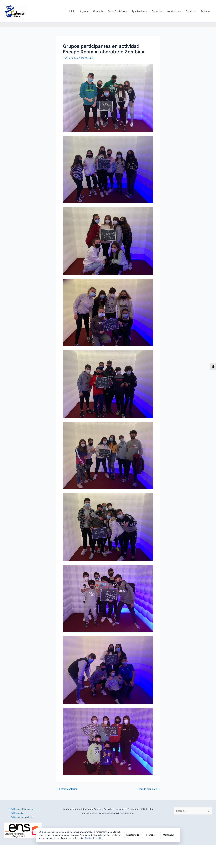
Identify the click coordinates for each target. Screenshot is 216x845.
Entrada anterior (66, 789)
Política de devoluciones (22, 817)
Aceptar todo (132, 835)
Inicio (72, 11)
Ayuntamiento (139, 11)
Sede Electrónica (117, 11)
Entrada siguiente (149, 789)
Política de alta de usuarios (23, 809)
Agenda (84, 11)
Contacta (98, 11)
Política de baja (18, 813)
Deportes (157, 11)
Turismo (205, 11)
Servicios (191, 11)
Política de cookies (94, 838)
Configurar (168, 835)
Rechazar (150, 835)
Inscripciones (174, 11)
